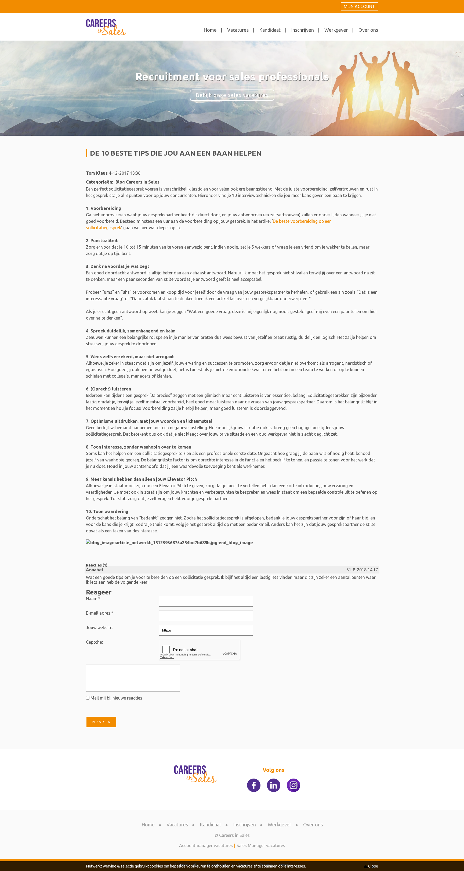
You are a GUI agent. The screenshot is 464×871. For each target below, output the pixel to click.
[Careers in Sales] (159, 774)
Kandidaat (270, 30)
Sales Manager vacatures (261, 845)
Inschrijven (302, 30)
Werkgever (336, 30)
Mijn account (359, 6)
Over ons (368, 30)
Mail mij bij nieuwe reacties (116, 698)
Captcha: (94, 642)
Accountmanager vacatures (206, 845)
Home (210, 30)
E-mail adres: (99, 613)
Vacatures (238, 30)
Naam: (93, 598)
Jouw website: (99, 627)
